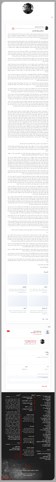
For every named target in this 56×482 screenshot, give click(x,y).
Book (48, 401)
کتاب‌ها (24, 470)
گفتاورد (49, 438)
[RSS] (26, 478)
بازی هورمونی (47, 408)
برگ (49, 409)
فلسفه (49, 433)
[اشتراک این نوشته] (13, 29)
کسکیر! (30, 410)
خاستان (48, 414)
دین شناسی (47, 421)
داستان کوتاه (47, 415)
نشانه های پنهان (47, 419)
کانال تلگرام (17, 446)
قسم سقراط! (24, 308)
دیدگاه (47, 354)
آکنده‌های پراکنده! (46, 405)
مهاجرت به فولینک (30, 414)
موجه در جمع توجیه (46, 418)
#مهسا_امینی (47, 399)
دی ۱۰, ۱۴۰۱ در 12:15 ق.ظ (31, 342)
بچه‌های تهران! (24, 287)
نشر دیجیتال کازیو (46, 456)
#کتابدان (48, 398)
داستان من (36, 470)
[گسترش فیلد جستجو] (17, 455)
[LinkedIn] (30, 478)
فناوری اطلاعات (47, 434)
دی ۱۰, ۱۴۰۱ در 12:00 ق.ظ (36, 332)
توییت (49, 412)
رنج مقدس (48, 425)
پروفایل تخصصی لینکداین (14, 449)
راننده (49, 424)
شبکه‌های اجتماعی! (46, 430)
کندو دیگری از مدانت (28, 475)
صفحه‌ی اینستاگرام (16, 448)
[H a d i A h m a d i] (28, 8)
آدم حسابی (48, 402)
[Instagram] (28, 478)
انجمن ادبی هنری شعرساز (45, 458)
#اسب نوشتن (47, 396)
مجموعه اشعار (47, 440)
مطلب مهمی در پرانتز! (44, 308)
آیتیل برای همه (47, 444)
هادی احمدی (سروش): (31, 340)
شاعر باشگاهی (47, 428)
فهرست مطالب (30, 470)
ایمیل (26, 366)
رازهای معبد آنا (47, 422)
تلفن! (31, 404)
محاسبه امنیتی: (43, 377)
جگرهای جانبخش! (30, 447)
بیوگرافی (48, 411)
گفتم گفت (48, 417)
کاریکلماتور (48, 437)
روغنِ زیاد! (45, 287)
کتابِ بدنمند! (31, 436)
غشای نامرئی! (29, 398)
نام (48, 366)
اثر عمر (49, 406)
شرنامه (49, 431)
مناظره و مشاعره (47, 446)
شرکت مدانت (47, 459)
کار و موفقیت (47, 435)
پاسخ (8, 331)
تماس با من (20, 470)
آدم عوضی (48, 403)
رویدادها (48, 427)
